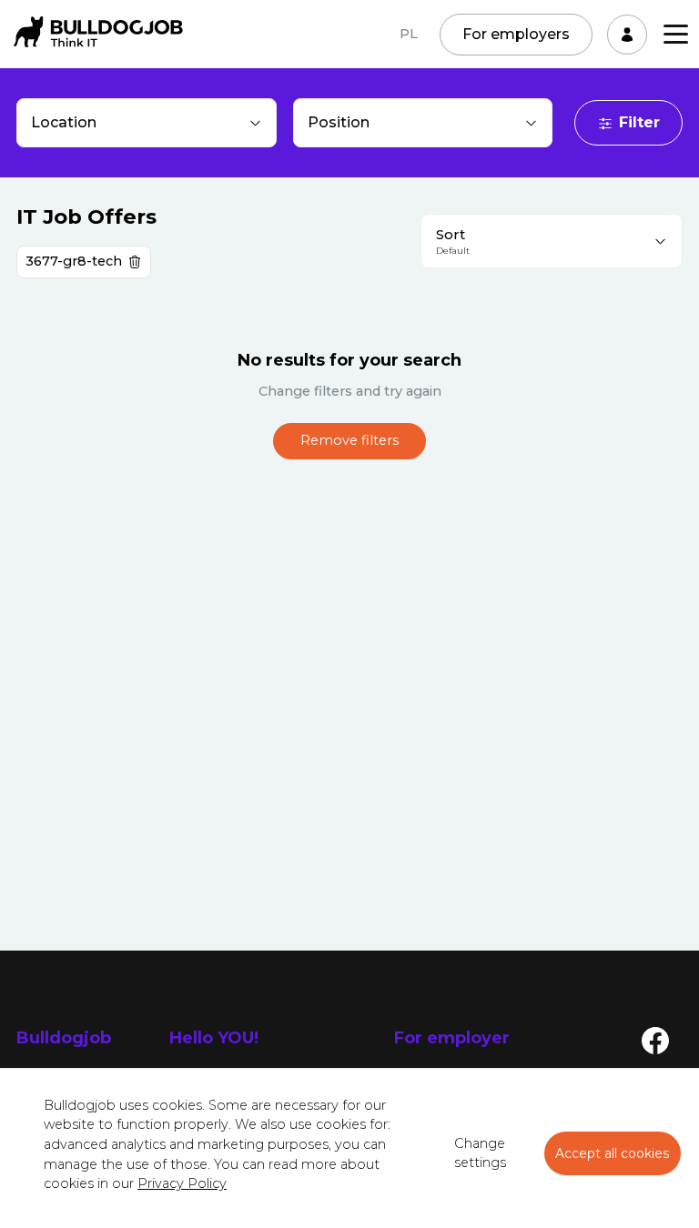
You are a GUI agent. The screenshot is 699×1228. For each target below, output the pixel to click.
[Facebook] (655, 1040)
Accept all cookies (612, 1153)
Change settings (480, 1153)
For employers (516, 34)
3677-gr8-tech (73, 261)
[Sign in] (627, 35)
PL (409, 33)
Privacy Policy (182, 1183)
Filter (639, 122)
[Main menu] (676, 34)
